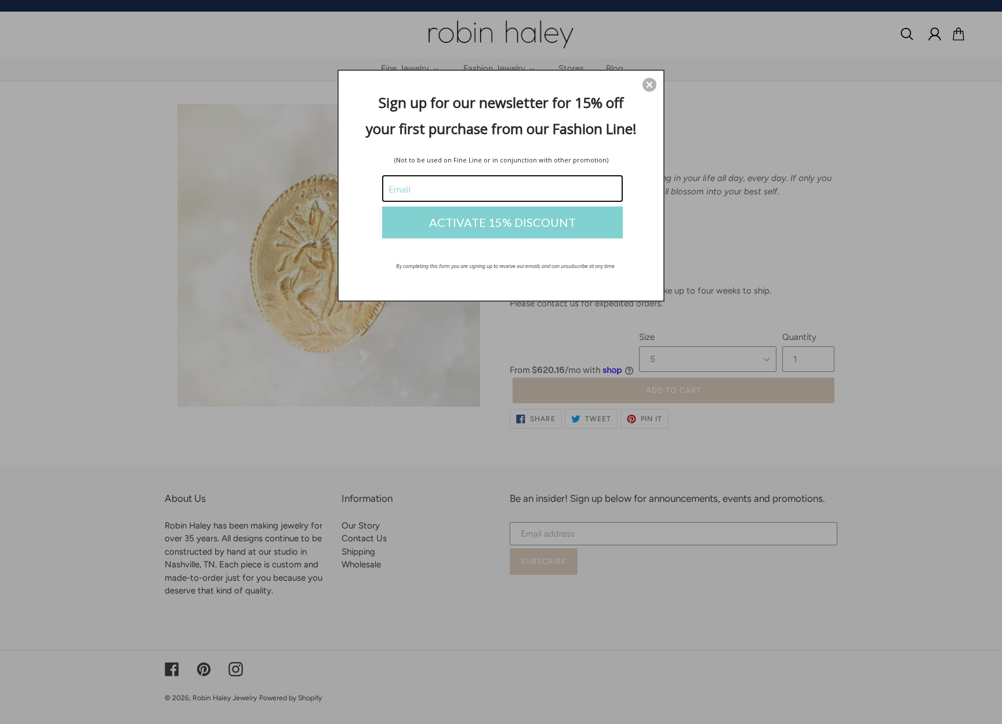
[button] (649, 85)
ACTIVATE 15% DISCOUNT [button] (502, 222)
